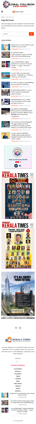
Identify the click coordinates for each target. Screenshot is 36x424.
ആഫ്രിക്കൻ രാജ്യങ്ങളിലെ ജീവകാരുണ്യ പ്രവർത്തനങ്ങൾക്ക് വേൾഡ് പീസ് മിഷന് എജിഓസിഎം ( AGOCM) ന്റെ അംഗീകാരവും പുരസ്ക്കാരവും (22, 112)
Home (2, 17)
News (18, 381)
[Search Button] (34, 11)
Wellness (18, 391)
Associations (18, 369)
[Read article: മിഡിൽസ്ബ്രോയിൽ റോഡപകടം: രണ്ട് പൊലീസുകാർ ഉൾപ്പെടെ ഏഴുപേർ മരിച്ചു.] (5, 92)
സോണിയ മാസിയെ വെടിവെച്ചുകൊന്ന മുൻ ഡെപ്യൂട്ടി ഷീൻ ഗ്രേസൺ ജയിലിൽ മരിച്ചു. (21, 54)
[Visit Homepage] (18, 11)
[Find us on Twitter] (20, 328)
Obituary (18, 386)
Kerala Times (19, 420)
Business (18, 371)
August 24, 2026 (24, 58)
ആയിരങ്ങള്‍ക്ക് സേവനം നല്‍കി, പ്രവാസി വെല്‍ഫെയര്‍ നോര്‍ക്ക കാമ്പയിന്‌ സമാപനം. (21, 101)
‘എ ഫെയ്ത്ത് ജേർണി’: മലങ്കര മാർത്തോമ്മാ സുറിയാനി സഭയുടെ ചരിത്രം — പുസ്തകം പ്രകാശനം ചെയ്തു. (22, 410)
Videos (18, 388)
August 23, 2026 (24, 129)
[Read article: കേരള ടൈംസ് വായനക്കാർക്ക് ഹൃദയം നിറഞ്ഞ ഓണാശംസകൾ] (5, 47)
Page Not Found (10, 17)
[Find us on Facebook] (16, 327)
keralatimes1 (15, 58)
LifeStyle (18, 378)
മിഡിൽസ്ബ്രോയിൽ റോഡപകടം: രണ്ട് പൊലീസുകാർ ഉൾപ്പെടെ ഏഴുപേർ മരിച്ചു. (21, 92)
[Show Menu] (2, 11)
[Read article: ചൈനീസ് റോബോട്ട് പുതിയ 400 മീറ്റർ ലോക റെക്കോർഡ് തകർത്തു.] (5, 85)
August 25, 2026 (24, 49)
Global (18, 376)
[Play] (16, 166)
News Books (18, 383)
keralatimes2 (15, 49)
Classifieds (18, 374)
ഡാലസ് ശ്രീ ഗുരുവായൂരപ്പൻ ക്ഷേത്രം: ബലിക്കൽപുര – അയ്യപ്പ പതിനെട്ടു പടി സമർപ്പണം (22, 75)
